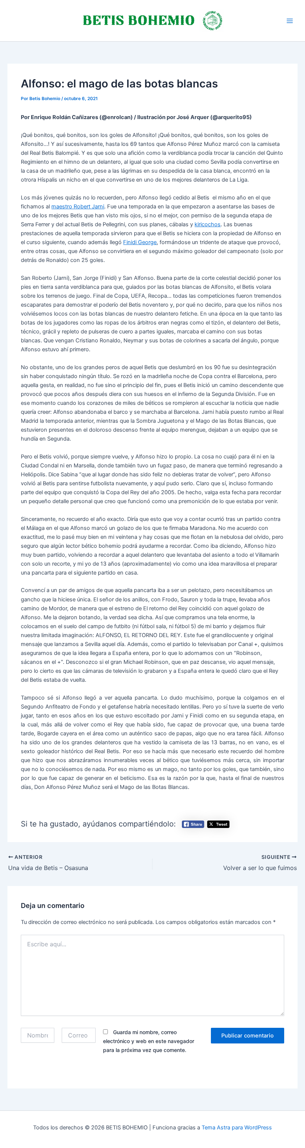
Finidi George (140, 242)
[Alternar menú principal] (290, 21)
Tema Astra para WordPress (237, 1127)
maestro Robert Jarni (77, 206)
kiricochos (208, 224)
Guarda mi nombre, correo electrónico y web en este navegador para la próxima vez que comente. (148, 1041)
